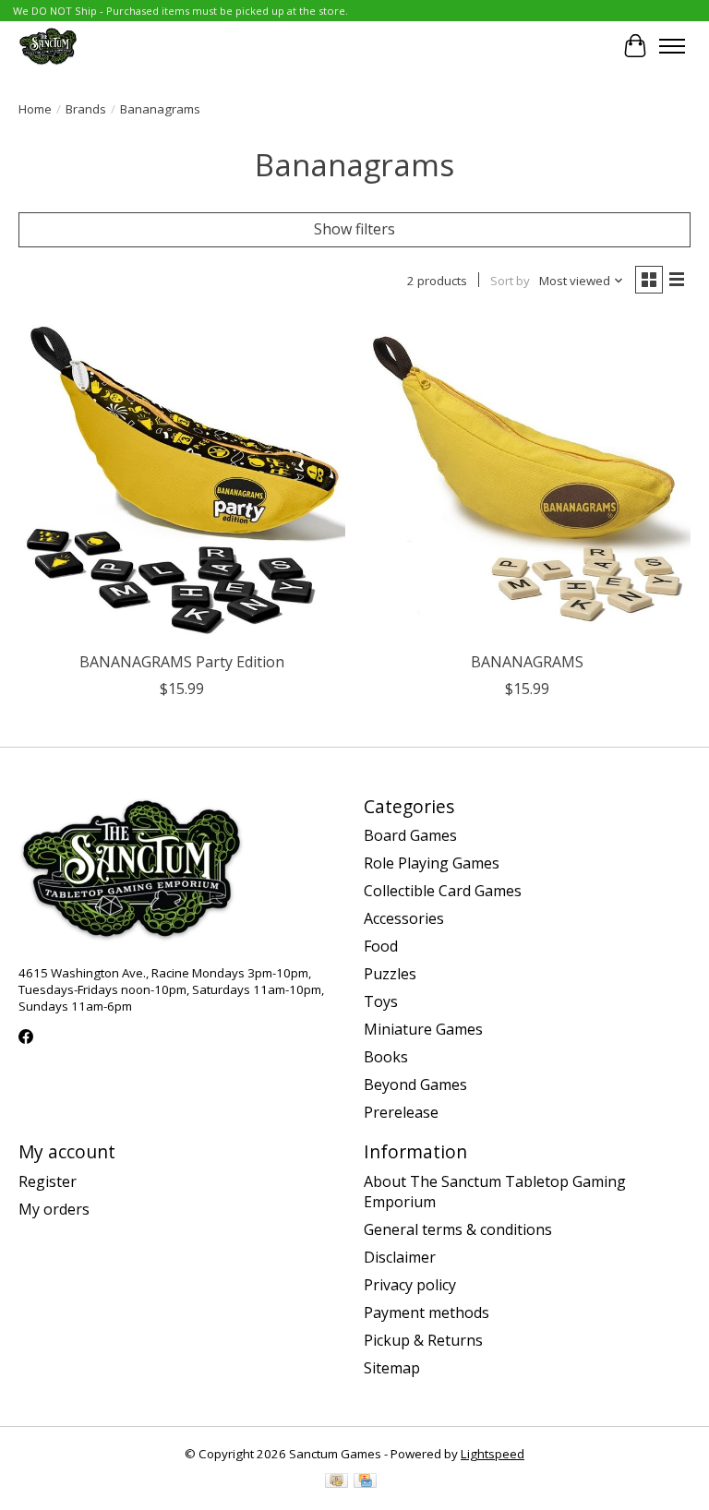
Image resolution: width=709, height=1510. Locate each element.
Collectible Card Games (443, 891)
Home (35, 109)
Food (381, 946)
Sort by (510, 280)
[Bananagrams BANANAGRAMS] (527, 479)
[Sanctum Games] (48, 46)
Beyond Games (415, 1084)
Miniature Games (423, 1029)
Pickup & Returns (423, 1340)
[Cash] (336, 1482)
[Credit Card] (365, 1482)
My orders (54, 1209)
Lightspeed (492, 1453)
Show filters (354, 229)
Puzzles (390, 974)
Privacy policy (410, 1285)
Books (386, 1057)
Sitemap (392, 1368)
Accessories (404, 918)
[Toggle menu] (672, 46)
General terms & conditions (458, 1229)
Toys (381, 1001)
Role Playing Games (431, 863)
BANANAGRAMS (527, 662)
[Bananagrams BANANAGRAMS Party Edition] (181, 479)
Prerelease (401, 1112)
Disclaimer (400, 1257)
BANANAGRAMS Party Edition (181, 662)
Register (47, 1181)
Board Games (410, 835)
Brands (86, 109)
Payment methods (426, 1312)
